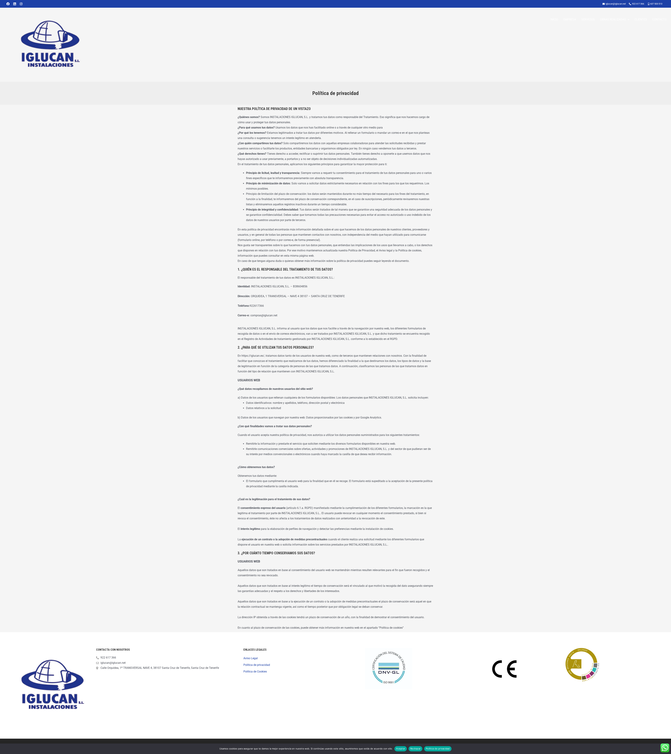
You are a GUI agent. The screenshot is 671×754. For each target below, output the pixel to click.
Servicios (588, 19)
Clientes (640, 19)
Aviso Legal (250, 658)
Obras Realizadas (613, 19)
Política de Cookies (255, 671)
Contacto (659, 19)
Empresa (569, 19)
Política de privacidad (256, 665)
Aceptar (400, 748)
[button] (614, 19)
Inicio (554, 19)
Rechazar (415, 748)
